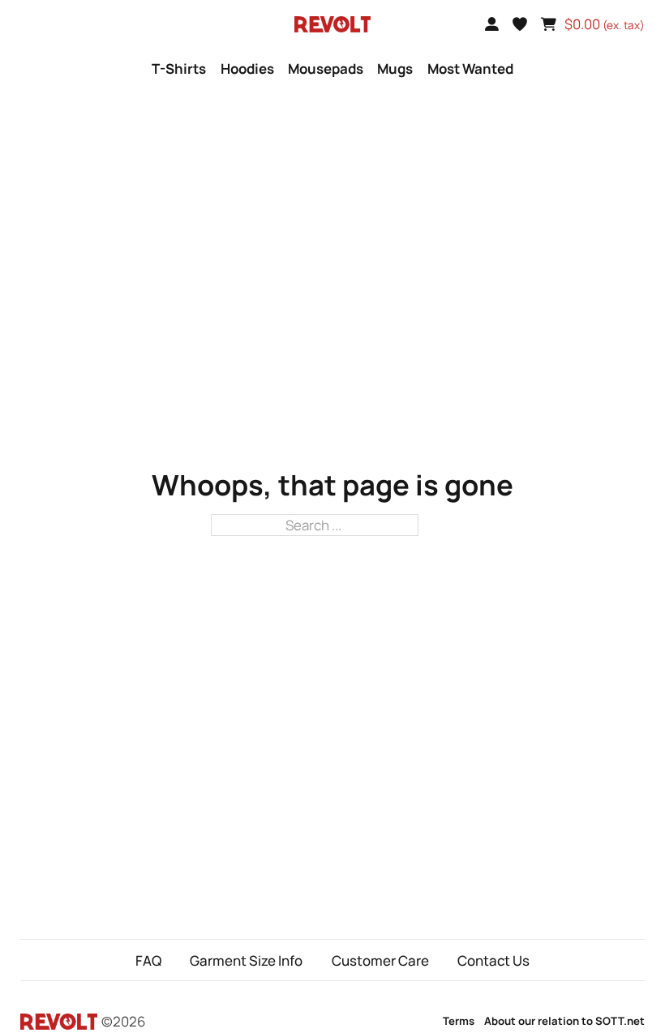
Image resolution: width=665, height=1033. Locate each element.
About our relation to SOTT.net (564, 1021)
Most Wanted (470, 68)
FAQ (148, 960)
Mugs (395, 68)
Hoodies (247, 68)
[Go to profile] (492, 24)
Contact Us (493, 960)
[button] (520, 24)
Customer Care (380, 960)
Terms (458, 1021)
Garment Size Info (246, 960)
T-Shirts (179, 68)
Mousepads (325, 68)
